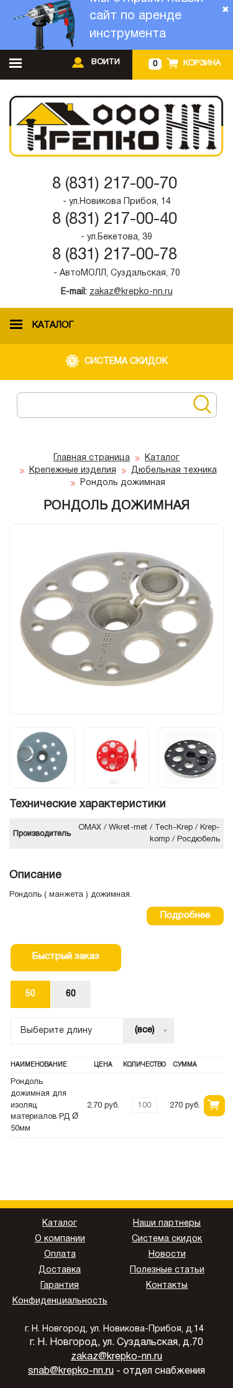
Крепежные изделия (72, 470)
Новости (167, 1255)
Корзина (202, 63)
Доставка (60, 1270)
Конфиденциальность (59, 1301)
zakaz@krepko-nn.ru (131, 292)
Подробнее (185, 915)
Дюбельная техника (174, 470)
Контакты (167, 1286)
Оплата (60, 1255)
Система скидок (167, 1239)
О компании (60, 1239)
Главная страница (91, 458)
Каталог (162, 458)
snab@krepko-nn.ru (71, 1371)
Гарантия (59, 1286)
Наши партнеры (167, 1223)
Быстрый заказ (65, 956)
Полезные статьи (167, 1270)
